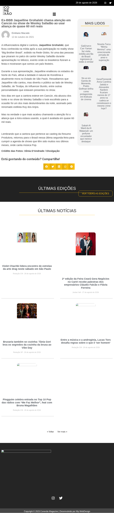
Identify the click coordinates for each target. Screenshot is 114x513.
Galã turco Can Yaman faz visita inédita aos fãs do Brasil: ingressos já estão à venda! (86, 54)
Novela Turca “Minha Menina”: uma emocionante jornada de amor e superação (104, 52)
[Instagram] (105, 3)
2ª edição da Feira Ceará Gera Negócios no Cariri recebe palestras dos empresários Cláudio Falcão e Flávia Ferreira (85, 283)
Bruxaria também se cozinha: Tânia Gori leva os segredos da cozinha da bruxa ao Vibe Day (27, 344)
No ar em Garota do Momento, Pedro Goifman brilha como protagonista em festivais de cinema (86, 89)
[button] (54, 14)
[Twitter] (110, 3)
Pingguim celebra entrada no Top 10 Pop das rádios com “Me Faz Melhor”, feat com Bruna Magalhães (27, 402)
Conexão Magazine (49, 511)
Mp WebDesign (83, 511)
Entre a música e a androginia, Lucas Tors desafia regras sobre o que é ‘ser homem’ (86, 341)
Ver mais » (62, 431)
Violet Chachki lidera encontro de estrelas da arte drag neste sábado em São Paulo (27, 267)
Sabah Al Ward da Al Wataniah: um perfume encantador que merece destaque (86, 133)
